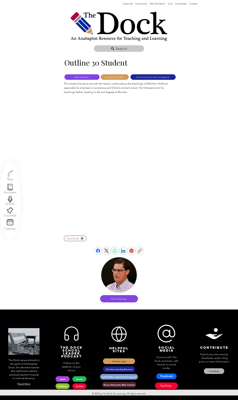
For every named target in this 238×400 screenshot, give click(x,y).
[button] (119, 48)
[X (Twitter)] (106, 250)
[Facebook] (98, 250)
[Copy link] (139, 250)
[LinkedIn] (123, 250)
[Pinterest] (131, 250)
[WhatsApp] (115, 250)
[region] (10, 175)
